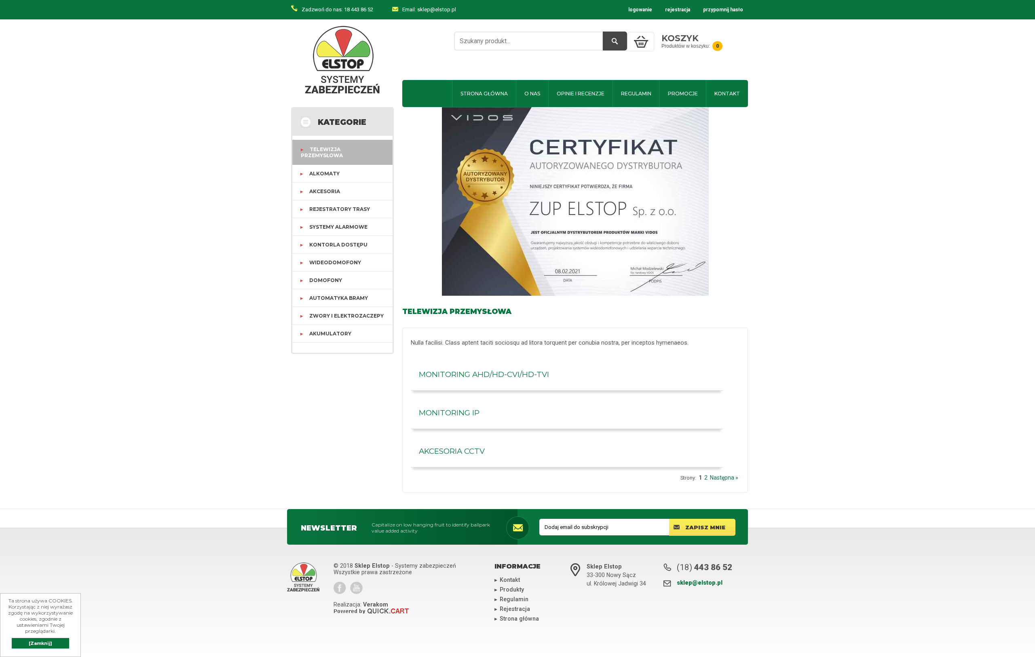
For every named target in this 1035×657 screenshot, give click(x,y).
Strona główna (484, 94)
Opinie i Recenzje (580, 94)
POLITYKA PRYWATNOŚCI (663, 65)
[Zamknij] (40, 643)
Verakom (375, 604)
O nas (532, 94)
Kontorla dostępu (338, 245)
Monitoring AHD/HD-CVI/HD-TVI (484, 374)
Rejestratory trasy (339, 209)
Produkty (512, 589)
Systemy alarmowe (338, 227)
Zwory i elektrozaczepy (346, 316)
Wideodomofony (335, 262)
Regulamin (636, 94)
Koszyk (680, 38)
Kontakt (727, 94)
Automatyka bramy (338, 298)
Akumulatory (330, 334)
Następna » (724, 477)
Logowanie (640, 10)
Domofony (325, 280)
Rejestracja (677, 10)
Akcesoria (324, 191)
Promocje (683, 94)
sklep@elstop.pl (436, 9)
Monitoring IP (449, 412)
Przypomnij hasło (723, 10)
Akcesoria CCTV (452, 451)
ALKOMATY (324, 174)
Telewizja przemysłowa (322, 152)
